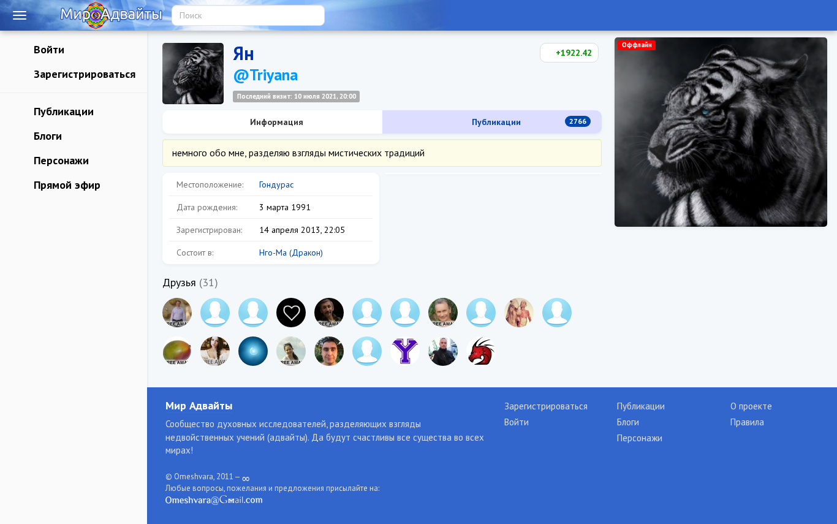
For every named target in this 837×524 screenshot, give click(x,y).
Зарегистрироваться (83, 74)
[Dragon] (481, 351)
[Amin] (443, 351)
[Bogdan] (177, 351)
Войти (47, 49)
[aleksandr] (177, 312)
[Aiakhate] (215, 351)
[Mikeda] (443, 312)
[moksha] (405, 312)
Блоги (46, 136)
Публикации (62, 111)
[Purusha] (367, 312)
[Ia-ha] (291, 351)
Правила (747, 422)
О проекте (751, 406)
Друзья (179, 282)
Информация (275, 121)
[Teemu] (481, 312)
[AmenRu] (367, 351)
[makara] (329, 312)
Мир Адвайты (198, 405)
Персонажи (60, 160)
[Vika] (215, 312)
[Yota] (405, 351)
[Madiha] (557, 312)
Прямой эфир (65, 185)
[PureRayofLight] (519, 312)
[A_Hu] (291, 312)
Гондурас (276, 184)
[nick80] (329, 351)
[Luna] (253, 351)
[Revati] (253, 312)
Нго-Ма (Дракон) (291, 252)
